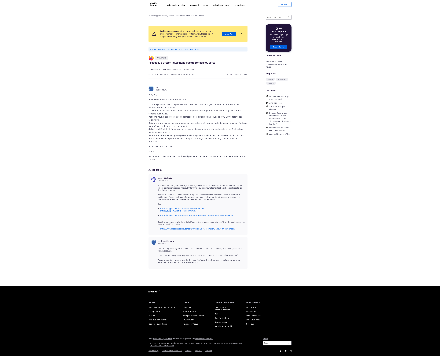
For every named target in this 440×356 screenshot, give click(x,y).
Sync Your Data (253, 320)
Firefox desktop (190, 311)
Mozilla (154, 291)
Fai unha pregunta (221, 5)
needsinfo (271, 83)
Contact (208, 351)
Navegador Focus (190, 324)
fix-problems (282, 79)
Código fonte (154, 311)
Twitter (151, 316)
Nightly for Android (223, 326)
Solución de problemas (168, 74)
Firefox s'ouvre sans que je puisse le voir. (279, 97)
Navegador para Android (193, 316)
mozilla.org (153, 351)
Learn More (229, 34)
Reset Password (253, 316)
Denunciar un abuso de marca (161, 307)
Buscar (289, 17)
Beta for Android (221, 318)
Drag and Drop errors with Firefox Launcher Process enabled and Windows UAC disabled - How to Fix (279, 118)
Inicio (150, 16)
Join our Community (157, 320)
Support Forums (160, 16)
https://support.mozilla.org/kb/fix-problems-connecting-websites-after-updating (196, 215)
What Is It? (251, 311)
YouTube (285, 351)
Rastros (198, 351)
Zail (157, 87)
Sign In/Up (285, 4)
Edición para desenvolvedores (222, 308)
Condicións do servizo (172, 351)
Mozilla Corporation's (162, 339)
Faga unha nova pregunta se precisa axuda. (183, 49)
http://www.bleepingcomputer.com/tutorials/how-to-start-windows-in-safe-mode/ (197, 229)
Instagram (291, 351)
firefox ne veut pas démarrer (277, 108)
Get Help (250, 324)
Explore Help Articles (175, 5)
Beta (216, 314)
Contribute (240, 5)
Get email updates (274, 61)
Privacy (188, 351)
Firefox (171, 16)
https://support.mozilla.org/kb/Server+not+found (182, 208)
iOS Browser (188, 320)
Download (187, 307)
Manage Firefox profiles (279, 134)
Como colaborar (279, 47)
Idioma (265, 339)
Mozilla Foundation (204, 339)
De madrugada (220, 322)
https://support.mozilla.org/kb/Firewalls (178, 211)
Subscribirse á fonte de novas (276, 66)
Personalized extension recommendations (279, 129)
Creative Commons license (162, 346)
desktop (270, 79)
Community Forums (199, 5)
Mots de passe (275, 103)
